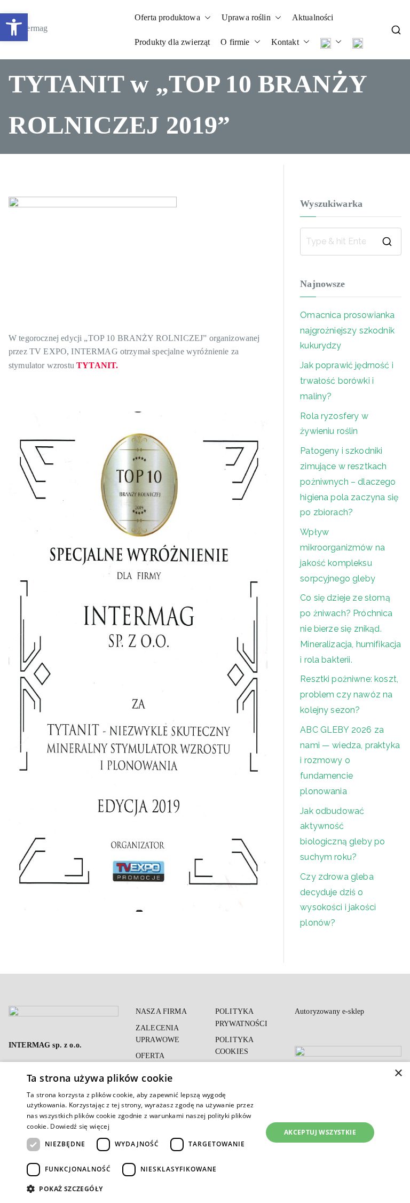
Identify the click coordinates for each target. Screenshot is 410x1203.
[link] (14, 27)
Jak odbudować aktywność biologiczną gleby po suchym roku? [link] (342, 834)
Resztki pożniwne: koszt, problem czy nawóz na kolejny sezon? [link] (349, 694)
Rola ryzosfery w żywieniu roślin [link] (334, 424)
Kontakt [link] (285, 41)
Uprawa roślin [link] (246, 17)
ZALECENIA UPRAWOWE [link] (157, 1034)
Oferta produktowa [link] (167, 17)
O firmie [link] (234, 41)
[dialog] (205, 1132)
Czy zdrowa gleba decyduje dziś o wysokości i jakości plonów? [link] (338, 900)
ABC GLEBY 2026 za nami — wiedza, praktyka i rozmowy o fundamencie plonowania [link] (350, 760)
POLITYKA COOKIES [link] (234, 1045)
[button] (205, 18)
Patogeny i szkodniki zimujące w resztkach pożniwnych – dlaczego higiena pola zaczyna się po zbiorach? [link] (349, 481)
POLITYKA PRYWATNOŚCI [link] (241, 1017)
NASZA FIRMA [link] (161, 1011)
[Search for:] (351, 241)
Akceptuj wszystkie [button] (320, 1132)
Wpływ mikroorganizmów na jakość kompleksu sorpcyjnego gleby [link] (342, 555)
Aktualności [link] (313, 17)
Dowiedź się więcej (79, 1126)
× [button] (398, 1073)
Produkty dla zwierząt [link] (172, 41)
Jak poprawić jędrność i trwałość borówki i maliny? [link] (346, 380)
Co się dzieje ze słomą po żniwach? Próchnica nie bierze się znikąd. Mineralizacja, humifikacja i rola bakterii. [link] (350, 628)
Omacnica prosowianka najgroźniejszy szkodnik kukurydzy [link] (347, 330)
